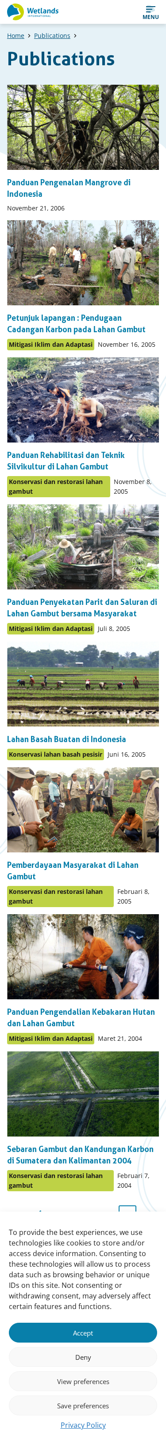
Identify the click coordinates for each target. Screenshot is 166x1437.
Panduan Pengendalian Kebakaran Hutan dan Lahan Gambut (81, 1017)
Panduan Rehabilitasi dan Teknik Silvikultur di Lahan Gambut (66, 460)
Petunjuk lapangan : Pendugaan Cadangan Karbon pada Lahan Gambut (76, 323)
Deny (83, 1357)
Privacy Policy (83, 1425)
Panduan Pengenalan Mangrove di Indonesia (69, 188)
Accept (83, 1332)
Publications (52, 35)
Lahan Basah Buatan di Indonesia (66, 739)
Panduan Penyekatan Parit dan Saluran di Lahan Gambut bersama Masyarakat (82, 607)
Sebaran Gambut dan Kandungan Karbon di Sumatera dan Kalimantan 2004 (80, 1154)
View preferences (83, 1381)
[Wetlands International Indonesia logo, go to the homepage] (32, 12)
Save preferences (83, 1405)
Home (15, 35)
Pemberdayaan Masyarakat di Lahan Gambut (73, 870)
